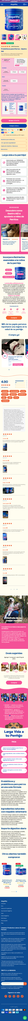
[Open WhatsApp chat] (25, 1018)
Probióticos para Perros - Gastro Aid (17, 363)
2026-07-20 (5, 500)
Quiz (2, 913)
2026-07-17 (5, 525)
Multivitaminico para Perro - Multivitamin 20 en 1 (7, 881)
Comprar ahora (14, 126)
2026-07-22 (5, 457)
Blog (2, 923)
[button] (25, 4)
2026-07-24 (5, 435)
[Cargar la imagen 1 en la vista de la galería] (4, 37)
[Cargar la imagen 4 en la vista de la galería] (25, 37)
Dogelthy (16, 1006)
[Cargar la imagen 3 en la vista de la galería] (18, 37)
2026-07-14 (5, 547)
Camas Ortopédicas (6, 908)
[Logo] (14, 4)
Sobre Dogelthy (5, 916)
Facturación (4, 920)
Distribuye (3, 918)
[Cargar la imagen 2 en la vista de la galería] (11, 37)
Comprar (14, 318)
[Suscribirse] (25, 983)
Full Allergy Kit (21, 880)
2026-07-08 (5, 570)
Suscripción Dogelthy (6, 911)
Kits (2, 906)
